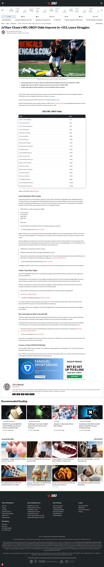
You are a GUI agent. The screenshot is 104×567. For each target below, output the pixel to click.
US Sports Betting (57, 514)
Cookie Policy (61, 543)
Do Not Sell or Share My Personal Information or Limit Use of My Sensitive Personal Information (52, 564)
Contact (4, 514)
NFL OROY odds (57, 103)
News (7, 23)
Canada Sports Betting (58, 516)
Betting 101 (81, 514)
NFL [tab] (38, 16)
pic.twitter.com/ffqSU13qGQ (28, 299)
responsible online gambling (55, 555)
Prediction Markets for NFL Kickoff (74, 20)
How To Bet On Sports (84, 516)
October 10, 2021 (44, 302)
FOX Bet (36, 191)
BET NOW (74, 383)
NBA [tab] (67, 16)
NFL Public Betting (6, 534)
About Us (4, 512)
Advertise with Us (6, 518)
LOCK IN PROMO (40, 383)
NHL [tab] (82, 16)
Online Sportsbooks (58, 512)
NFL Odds (4, 530)
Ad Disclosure (99, 23)
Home (2, 23)
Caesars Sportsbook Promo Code (35, 522)
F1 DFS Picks (57, 20)
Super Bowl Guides (83, 512)
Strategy (80, 518)
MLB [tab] (24, 16)
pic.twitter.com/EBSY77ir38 (58, 261)
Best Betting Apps (57, 520)
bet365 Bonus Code (32, 516)
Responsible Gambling (7, 520)
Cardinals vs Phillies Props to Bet (23, 20)
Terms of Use (54, 543)
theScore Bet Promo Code (34, 514)
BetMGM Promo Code (33, 512)
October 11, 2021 (39, 231)
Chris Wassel (11, 31)
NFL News (13, 23)
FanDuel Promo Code (32, 520)
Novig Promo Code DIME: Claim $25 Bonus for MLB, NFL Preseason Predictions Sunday (89, 432)
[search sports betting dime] (101, 3)
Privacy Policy (47, 543)
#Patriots (79, 335)
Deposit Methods (57, 522)
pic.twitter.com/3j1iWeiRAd (28, 337)
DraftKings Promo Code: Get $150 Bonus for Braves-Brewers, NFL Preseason (38, 432)
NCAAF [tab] (53, 16)
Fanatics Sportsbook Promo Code (35, 524)
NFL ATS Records (6, 536)
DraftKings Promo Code (33, 518)
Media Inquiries (6, 524)
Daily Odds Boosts (6, 20)
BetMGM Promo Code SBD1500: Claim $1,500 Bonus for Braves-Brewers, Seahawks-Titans (12, 432)
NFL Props (4, 532)
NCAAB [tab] (96, 16)
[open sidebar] (2, 3)
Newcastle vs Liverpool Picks (43, 20)
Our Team (4, 516)
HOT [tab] (9, 17)
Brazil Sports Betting (58, 518)
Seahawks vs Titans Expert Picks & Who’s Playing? (64, 431)
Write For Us (5, 522)
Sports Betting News (8, 427)
